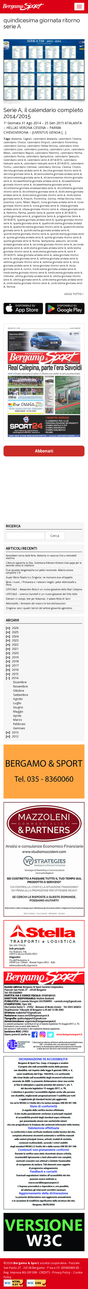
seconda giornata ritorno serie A (52, 244)
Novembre (20, 686)
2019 (15, 657)
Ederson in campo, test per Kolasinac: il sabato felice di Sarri (38, 599)
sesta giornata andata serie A (34, 255)
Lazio (18, 202)
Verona (11, 286)
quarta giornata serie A (27, 223)
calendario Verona (49, 167)
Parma (22, 212)
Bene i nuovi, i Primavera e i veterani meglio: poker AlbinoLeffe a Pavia (41, 583)
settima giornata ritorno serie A (22, 262)
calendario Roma (14, 156)
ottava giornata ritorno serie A (40, 209)
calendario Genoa (15, 145)
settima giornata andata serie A (59, 258)
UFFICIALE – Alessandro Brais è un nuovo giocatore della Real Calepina (44, 589)
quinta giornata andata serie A (25, 237)
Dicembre (20, 682)
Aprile (17, 716)
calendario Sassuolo (67, 156)
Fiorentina (40, 198)
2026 (15, 628)
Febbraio (19, 724)
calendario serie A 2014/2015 (44, 160)
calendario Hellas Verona (42, 145)
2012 (15, 736)
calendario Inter (69, 145)
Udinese (9, 276)
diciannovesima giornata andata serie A (58, 174)
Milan (26, 202)
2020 (15, 653)
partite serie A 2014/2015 (61, 212)
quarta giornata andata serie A (35, 219)
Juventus (9, 202)
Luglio (17, 703)
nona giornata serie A (46, 205)
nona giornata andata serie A (58, 202)
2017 (15, 666)
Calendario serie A (15, 160)
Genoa (52, 198)
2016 (15, 670)
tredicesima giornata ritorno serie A (25, 272)
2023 (15, 640)
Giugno (18, 707)
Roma (36, 241)
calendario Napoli (23, 152)
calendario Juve (13, 149)
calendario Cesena (69, 138)
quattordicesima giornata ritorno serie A (37, 226)
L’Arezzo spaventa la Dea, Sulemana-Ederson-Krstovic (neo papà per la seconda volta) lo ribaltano (44, 564)
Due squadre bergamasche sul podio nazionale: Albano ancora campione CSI (39, 571)
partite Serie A (36, 212)
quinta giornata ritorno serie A (63, 237)
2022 (15, 645)
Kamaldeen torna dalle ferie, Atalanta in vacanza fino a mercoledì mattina (41, 557)
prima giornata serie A (17, 216)
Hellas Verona (65, 198)
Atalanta (16, 138)
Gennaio (19, 728)
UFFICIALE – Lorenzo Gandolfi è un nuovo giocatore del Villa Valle (41, 594)
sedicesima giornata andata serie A (45, 248)
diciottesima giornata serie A (39, 191)
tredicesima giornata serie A (65, 272)
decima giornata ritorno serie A (62, 170)
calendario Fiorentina (64, 142)
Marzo (17, 720)
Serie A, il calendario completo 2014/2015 (43, 113)
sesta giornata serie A (25, 258)
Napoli (35, 202)
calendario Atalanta (45, 138)
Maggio (18, 712)
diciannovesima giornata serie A (23, 177)
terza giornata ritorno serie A (50, 265)
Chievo (76, 167)
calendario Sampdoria (39, 156)
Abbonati (44, 451)
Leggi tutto (73, 294)
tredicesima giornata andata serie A (54, 269)
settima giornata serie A (57, 262)
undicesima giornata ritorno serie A (28, 283)
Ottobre (18, 691)
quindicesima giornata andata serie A (46, 230)
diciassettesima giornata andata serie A (36, 181)
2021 (15, 649)
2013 (15, 732)
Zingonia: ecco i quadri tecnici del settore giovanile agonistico (39, 608)
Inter (78, 198)
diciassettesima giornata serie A (52, 184)
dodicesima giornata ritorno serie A (43, 195)
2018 (15, 661)
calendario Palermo (47, 152)
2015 (15, 674)
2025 (15, 632)
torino (27, 269)
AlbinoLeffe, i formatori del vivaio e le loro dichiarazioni (36, 603)
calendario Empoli (38, 142)
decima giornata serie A (18, 174)
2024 (15, 636)
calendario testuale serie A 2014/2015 (46, 163)
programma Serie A (43, 216)
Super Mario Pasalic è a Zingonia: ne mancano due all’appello (39, 577)
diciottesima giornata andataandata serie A (30, 188)
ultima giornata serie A (27, 279)
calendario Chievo (15, 142)
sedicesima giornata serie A (49, 251)
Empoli (28, 198)
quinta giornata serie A (17, 241)
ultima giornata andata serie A (33, 276)
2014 (15, 678)
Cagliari (27, 138)
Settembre (20, 695)
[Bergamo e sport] (44, 772)
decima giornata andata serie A (23, 170)
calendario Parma (71, 152)
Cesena (66, 167)
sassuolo (61, 241)
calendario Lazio (60, 149)
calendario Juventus (36, 149)
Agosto (18, 699)
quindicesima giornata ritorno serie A (26, 233)
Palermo (12, 212)
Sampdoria (47, 241)
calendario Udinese (25, 167)
